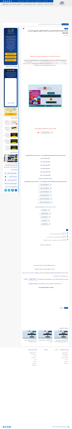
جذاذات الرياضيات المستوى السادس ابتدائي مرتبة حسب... (56, 237)
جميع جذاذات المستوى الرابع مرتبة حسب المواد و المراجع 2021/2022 (7, 136)
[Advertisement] (36, 14)
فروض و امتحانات (65, 357)
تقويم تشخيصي (65, 354)
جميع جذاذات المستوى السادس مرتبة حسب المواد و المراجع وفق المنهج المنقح (7, 149)
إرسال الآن (11, 114)
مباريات (34, 4)
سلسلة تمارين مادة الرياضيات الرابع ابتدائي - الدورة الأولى (7, 123)
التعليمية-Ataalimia (55, 426)
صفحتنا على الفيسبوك (33, 283)
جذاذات (66, 28)
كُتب (35, 359)
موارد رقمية (66, 363)
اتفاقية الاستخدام (45, 1)
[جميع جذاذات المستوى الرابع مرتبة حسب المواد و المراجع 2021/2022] (14, 135)
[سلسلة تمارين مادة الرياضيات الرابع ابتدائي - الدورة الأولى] (14, 122)
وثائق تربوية (34, 365)
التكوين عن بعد (6, 4)
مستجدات (51, 4)
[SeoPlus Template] (68, 427)
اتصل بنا (32, 1)
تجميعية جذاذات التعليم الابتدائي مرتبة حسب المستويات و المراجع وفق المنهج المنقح (7, 142)
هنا (39, 287)
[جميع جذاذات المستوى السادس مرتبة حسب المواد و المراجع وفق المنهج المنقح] (14, 148)
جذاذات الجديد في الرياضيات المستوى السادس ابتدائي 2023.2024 (55, 240)
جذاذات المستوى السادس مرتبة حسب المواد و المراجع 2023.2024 (61, 341)
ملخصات (66, 361)
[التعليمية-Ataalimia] (62, 3)
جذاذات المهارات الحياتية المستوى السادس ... (45, 341)
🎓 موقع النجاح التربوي (10, 57)
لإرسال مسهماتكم (21, 1)
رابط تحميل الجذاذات (45, 132)
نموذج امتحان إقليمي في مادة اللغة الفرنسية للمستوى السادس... (49, 24)
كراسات (66, 359)
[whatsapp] (5, 1)
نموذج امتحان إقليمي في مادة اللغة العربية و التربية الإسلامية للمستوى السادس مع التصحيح (11, 166)
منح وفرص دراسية (12, 4)
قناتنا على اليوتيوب (32, 279)
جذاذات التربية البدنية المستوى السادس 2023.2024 (31, 341)
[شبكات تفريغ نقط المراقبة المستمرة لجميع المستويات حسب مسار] (14, 128)
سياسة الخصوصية (38, 1)
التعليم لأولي (19, 4)
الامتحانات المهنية (33, 352)
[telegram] (9, 1)
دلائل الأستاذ (33, 357)
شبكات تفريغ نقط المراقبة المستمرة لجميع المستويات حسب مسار (7, 129)
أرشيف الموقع (27, 1)
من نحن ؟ (50, 1)
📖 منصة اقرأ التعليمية (10, 60)
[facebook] (11, 1)
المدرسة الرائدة (29, 4)
